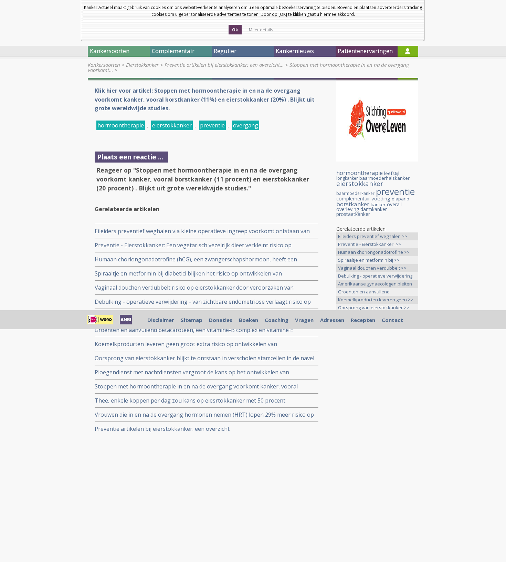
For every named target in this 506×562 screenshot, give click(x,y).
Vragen (304, 319)
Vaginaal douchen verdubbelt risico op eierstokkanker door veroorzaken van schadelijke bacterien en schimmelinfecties (194, 288)
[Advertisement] (377, 437)
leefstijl (391, 173)
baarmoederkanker (355, 193)
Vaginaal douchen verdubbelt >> (372, 268)
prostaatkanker (353, 214)
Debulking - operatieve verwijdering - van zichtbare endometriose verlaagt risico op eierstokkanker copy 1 (203, 302)
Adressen (332, 319)
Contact (392, 319)
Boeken (248, 319)
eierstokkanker (172, 125)
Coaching (276, 319)
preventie (212, 125)
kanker (378, 204)
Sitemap (191, 319)
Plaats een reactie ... (130, 157)
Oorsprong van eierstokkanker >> (373, 307)
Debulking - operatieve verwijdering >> (375, 276)
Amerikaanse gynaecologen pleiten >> (375, 284)
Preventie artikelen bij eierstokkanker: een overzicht (162, 429)
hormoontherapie (120, 125)
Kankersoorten (104, 64)
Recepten (363, 319)
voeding (380, 198)
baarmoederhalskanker (384, 178)
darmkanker (373, 209)
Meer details (261, 30)
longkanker (347, 178)
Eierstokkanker (142, 64)
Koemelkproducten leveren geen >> (375, 299)
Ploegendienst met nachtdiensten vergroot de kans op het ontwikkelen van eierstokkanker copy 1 (192, 372)
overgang (245, 125)
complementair (353, 198)
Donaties (220, 319)
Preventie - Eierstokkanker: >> (369, 244)
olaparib (400, 199)
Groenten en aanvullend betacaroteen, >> (364, 292)
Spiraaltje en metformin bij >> (369, 260)
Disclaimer (160, 319)
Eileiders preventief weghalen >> (372, 236)
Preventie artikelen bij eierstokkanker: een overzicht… (224, 64)
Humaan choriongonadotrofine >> (374, 252)
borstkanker (352, 204)
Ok (235, 30)
